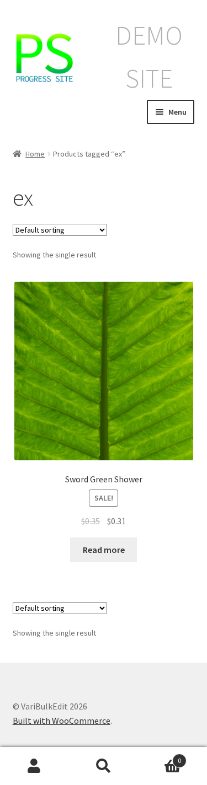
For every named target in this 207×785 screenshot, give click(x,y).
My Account (34, 766)
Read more (104, 549)
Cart (159, 757)
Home (35, 154)
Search (103, 766)
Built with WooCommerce (61, 720)
